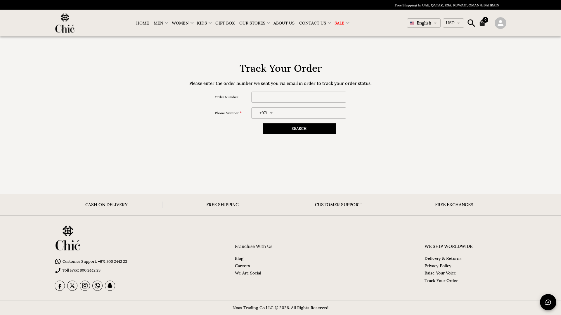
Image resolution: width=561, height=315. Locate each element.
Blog (239, 258)
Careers (242, 265)
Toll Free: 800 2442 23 (82, 270)
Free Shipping (222, 204)
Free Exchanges (454, 204)
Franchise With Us (253, 246)
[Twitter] (72, 286)
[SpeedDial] (548, 302)
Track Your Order (441, 280)
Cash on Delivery (106, 204)
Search (299, 128)
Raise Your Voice (440, 273)
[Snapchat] (110, 286)
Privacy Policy (438, 265)
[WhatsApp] (97, 286)
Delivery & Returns (443, 258)
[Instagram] (85, 286)
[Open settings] (500, 23)
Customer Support (338, 204)
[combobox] (424, 23)
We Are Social (248, 273)
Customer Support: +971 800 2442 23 (95, 261)
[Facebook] (60, 286)
